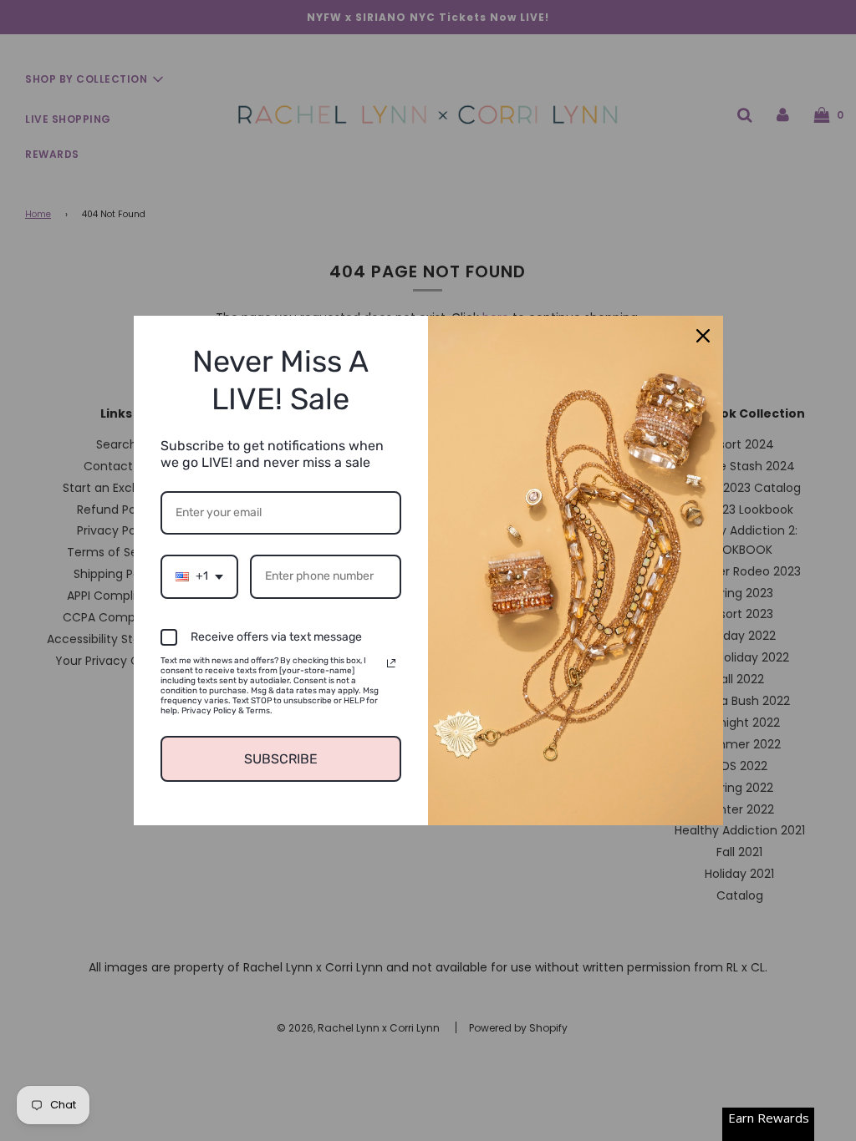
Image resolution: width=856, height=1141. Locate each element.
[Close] (703, 336)
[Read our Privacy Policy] (391, 663)
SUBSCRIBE (281, 759)
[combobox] (199, 577)
